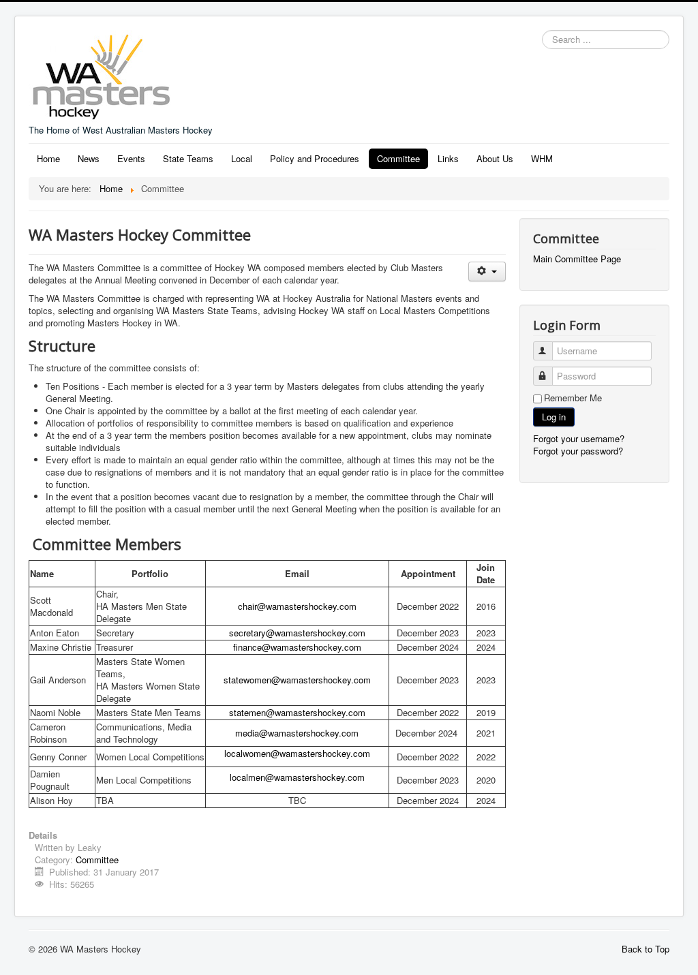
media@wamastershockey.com (297, 732)
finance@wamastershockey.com (297, 646)
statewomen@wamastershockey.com (297, 679)
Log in (554, 416)
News (89, 158)
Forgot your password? (578, 450)
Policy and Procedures (314, 158)
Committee (398, 158)
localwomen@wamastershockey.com (297, 753)
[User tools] (487, 271)
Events (131, 158)
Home (48, 158)
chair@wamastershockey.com (297, 606)
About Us (494, 158)
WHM (542, 158)
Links (448, 158)
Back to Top (645, 948)
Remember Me (573, 398)
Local (241, 158)
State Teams (188, 158)
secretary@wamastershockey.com (297, 632)
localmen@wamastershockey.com (297, 777)
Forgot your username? (578, 438)
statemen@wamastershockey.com (297, 712)
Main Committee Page (577, 259)
